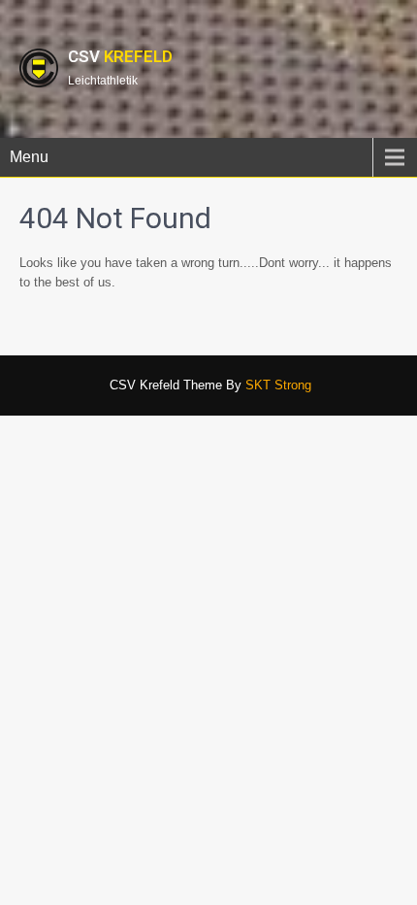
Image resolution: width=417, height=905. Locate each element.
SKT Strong (278, 385)
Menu (29, 157)
